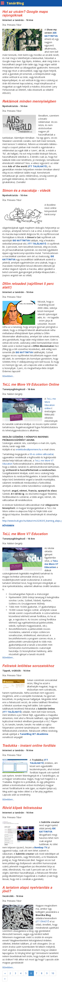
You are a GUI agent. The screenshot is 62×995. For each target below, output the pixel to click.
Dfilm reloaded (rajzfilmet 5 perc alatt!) (28, 285)
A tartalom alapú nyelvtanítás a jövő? (27, 889)
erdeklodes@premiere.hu (28, 449)
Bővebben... (8, 376)
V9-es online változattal (41, 454)
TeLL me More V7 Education (25, 533)
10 (53, 973)
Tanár (15, 3)
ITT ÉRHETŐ (43, 921)
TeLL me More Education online (50, 403)
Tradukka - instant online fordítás (29, 745)
